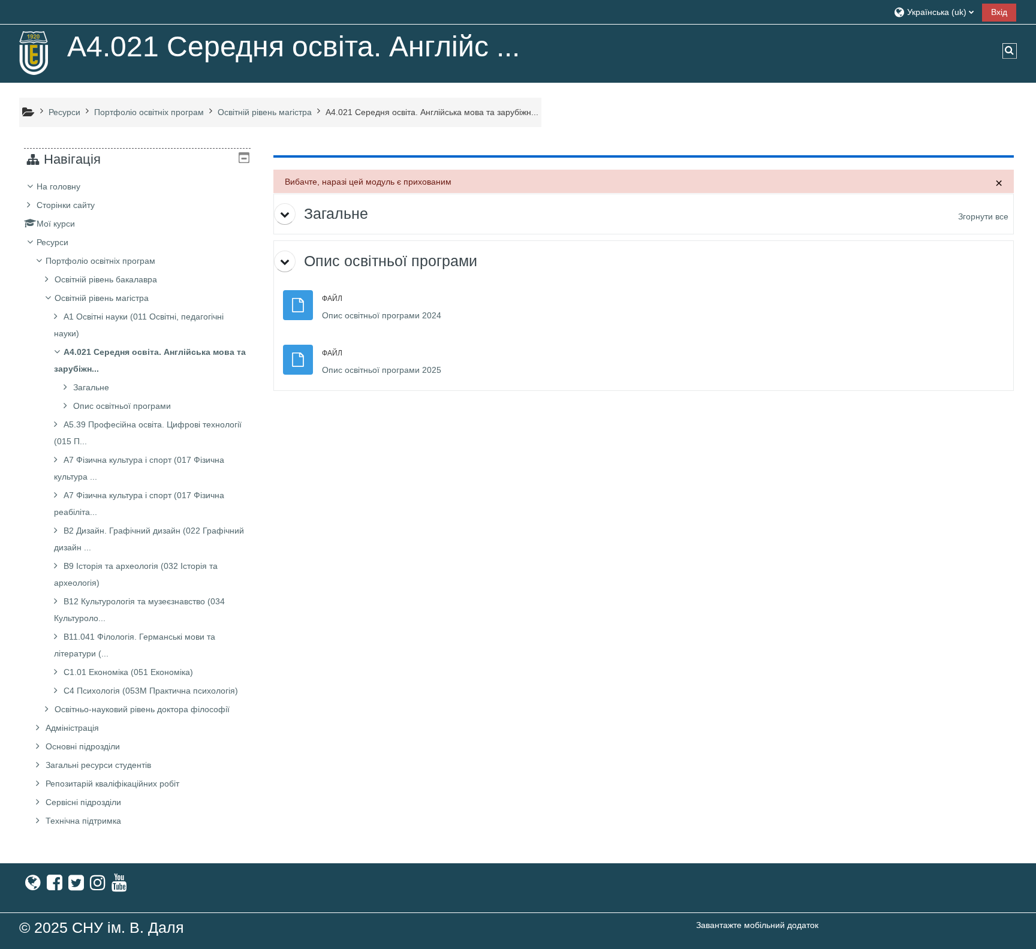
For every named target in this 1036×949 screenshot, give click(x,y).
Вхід (999, 12)
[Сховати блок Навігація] (244, 157)
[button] (933, 11)
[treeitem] (137, 503)
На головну (58, 186)
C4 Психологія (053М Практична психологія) (151, 690)
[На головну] (34, 53)
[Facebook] (54, 883)
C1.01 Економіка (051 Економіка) (128, 672)
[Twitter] (76, 883)
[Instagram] (98, 883)
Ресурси (52, 242)
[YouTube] (119, 883)
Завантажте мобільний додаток (757, 925)
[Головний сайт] (33, 883)
